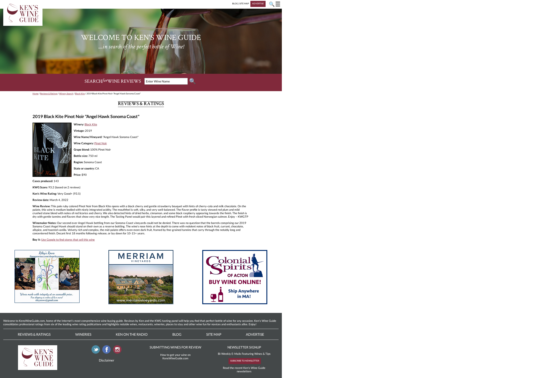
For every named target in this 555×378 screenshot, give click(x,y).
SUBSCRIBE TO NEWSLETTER (244, 360)
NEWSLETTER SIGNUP (244, 347)
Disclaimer (106, 360)
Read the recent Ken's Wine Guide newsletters (244, 369)
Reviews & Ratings (48, 93)
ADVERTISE (258, 3)
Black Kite (80, 93)
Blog (176, 334)
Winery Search (66, 93)
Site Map (213, 334)
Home (35, 93)
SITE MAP (244, 3)
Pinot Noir (100, 143)
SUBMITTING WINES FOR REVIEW (175, 347)
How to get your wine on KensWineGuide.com (175, 356)
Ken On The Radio (132, 334)
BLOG (235, 3)
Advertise (255, 334)
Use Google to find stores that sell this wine (68, 239)
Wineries (83, 334)
